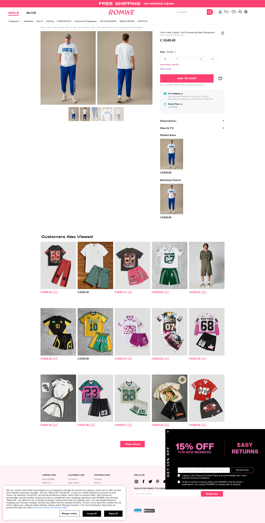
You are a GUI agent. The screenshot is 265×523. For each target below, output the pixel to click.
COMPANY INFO (49, 475)
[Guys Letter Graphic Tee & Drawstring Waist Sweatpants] (171, 154)
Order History (73, 483)
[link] (132, 3)
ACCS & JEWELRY (108, 21)
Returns (97, 483)
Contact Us (72, 479)
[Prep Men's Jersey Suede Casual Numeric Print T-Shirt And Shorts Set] (207, 265)
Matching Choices (170, 180)
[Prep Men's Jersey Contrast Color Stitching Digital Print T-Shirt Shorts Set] (95, 398)
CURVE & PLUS (64, 21)
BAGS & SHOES (127, 21)
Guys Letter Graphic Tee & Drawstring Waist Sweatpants (187, 32)
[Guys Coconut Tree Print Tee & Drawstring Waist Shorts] (95, 265)
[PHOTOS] (96, 68)
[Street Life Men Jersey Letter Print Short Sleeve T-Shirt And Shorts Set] (207, 398)
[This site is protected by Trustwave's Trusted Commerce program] (137, 510)
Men (49, 27)
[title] (132, 236)
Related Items (168, 135)
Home (43, 27)
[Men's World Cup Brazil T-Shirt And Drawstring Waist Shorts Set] (58, 332)
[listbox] (220, 11)
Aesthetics (28, 21)
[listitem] (171, 156)
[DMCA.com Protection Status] (149, 510)
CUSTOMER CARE (76, 475)
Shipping (98, 479)
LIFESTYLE (142, 21)
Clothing (50, 21)
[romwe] (121, 11)
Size (166, 52)
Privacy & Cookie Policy (206, 475)
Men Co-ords (70, 27)
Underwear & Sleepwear (85, 21)
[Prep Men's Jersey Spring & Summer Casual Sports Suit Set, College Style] (132, 332)
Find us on (139, 475)
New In (39, 21)
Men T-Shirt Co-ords (86, 27)
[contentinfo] (165, 172)
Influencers (46, 483)
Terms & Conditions (199, 478)
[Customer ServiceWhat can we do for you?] (240, 12)
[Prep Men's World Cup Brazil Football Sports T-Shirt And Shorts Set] (95, 332)
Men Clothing (58, 27)
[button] (220, 78)
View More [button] (132, 444)
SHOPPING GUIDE (102, 475)
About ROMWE (48, 479)
